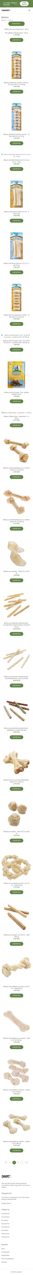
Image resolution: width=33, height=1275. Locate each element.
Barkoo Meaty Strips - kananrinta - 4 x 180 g (16, 417)
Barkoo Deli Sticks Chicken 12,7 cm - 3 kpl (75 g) (16, 212)
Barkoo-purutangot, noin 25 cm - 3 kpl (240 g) (16, 936)
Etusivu (3, 20)
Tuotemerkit (5, 1237)
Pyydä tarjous (24, 3)
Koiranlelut (4, 1230)
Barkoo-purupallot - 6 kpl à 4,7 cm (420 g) (16, 832)
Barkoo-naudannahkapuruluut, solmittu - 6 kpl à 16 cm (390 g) (16, 520)
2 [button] (18, 1162)
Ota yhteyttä (5, 1252)
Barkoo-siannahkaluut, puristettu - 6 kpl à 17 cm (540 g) (16, 1039)
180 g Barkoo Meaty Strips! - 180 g (16, 33)
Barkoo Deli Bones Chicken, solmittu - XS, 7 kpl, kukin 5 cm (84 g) (16, 83)
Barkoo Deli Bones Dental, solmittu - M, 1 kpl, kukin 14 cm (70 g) (16, 135)
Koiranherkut (5, 1227)
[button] (22, 1162)
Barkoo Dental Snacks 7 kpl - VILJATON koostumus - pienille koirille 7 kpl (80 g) (16, 341)
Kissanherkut (5, 1213)
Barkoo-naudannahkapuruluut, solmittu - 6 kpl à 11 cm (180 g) (16, 469)
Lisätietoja (16, 40)
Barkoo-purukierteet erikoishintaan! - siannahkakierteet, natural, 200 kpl (16, 677)
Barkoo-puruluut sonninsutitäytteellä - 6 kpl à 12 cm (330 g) (16, 781)
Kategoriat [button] (16, 24)
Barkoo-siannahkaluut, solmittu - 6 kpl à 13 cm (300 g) (16, 1091)
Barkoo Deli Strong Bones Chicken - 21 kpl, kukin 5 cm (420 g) (16, 316)
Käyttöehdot (5, 1255)
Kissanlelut (4, 1220)
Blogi (3, 1249)
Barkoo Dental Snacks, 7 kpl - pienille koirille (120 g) (16, 393)
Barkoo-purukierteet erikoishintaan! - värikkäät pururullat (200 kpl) (16, 729)
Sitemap (4, 1262)
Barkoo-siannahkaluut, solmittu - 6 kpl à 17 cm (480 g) (16, 1142)
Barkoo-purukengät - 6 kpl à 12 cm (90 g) (16, 572)
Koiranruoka (5, 1233)
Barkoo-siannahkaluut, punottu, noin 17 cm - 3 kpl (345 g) (16, 987)
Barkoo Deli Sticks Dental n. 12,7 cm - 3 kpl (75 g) (16, 264)
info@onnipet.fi (6, 1203)
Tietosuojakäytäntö (7, 1259)
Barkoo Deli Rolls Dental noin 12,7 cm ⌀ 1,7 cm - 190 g (16, 161)
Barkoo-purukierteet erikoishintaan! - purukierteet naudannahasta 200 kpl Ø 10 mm (16, 625)
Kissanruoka (5, 1223)
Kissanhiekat (5, 1217)
